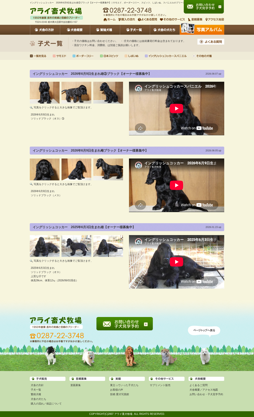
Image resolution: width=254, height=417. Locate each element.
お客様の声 (116, 389)
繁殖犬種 (36, 394)
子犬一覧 (36, 389)
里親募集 (75, 385)
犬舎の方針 (37, 385)
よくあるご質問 (199, 385)
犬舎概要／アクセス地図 (204, 389)
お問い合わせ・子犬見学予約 (206, 394)
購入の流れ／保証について (46, 403)
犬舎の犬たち (38, 399)
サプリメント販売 (160, 385)
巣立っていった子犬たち (124, 385)
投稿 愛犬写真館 (119, 394)
